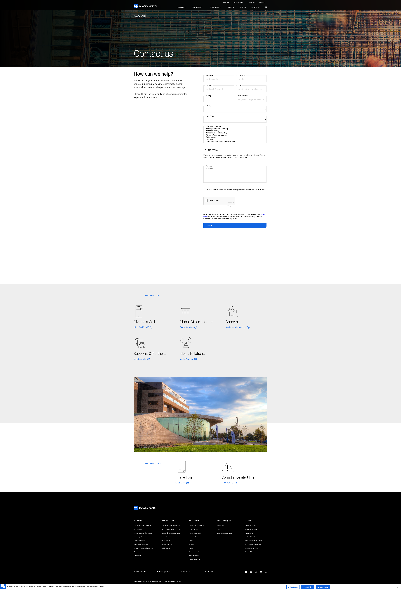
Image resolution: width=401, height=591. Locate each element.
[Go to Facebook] (246, 572)
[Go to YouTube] (261, 572)
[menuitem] (226, 3)
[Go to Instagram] (256, 572)
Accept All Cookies (323, 587)
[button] (266, 7)
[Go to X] (266, 572)
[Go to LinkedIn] (251, 572)
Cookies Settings (293, 587)
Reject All (308, 587)
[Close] (397, 587)
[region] (200, 587)
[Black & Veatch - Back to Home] (145, 6)
